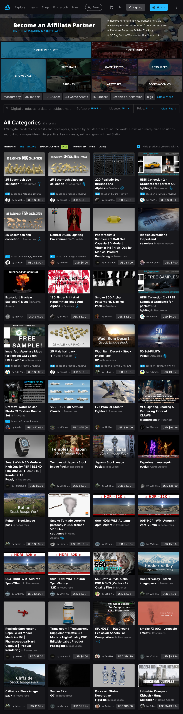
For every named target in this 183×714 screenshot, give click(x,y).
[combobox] (93, 7)
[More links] (176, 7)
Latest (103, 146)
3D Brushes (52, 97)
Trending (10, 146)
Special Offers (53, 146)
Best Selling (28, 146)
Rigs (150, 97)
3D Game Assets (76, 97)
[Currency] (120, 7)
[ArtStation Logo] (7, 7)
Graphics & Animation (127, 97)
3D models (32, 97)
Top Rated (79, 146)
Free (92, 146)
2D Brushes (100, 97)
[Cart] (112, 7)
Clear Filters (168, 108)
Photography (12, 97)
